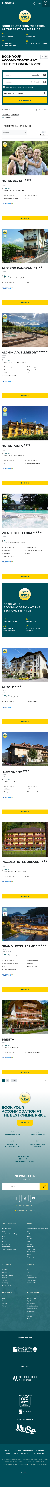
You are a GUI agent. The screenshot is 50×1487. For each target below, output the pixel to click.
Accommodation (32, 1298)
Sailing (29, 1254)
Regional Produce (7, 1275)
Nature (29, 1272)
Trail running (31, 1249)
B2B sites (40, 1453)
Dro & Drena (6, 1244)
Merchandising (31, 1280)
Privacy (9, 1453)
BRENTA (8, 1039)
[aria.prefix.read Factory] (25, 1473)
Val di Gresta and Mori (9, 1249)
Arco (3, 1231)
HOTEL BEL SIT (13, 180)
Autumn (4, 1303)
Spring (4, 1298)
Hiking (29, 1241)
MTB (28, 1234)
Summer (4, 1301)
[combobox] (14, 132)
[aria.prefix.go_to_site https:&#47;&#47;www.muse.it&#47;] (25, 1429)
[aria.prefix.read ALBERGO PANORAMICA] (25, 246)
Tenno (4, 1241)
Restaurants (6, 1272)
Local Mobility (31, 1311)
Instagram (25, 1198)
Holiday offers (31, 1303)
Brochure (30, 1316)
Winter (4, 1306)
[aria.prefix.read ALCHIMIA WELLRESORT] (25, 330)
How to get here (32, 1308)
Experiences (30, 1301)
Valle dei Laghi (6, 1246)
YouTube (33, 1198)
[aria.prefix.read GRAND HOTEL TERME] (25, 924)
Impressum (40, 1450)
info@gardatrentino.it (25, 1161)
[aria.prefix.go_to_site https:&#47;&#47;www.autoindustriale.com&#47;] (25, 1378)
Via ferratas (30, 1246)
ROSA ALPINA (12, 771)
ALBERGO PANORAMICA (20, 268)
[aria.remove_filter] (8, 114)
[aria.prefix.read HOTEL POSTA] (25, 423)
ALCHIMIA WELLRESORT (20, 352)
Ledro (3, 1236)
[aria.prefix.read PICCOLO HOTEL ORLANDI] (25, 839)
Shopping (5, 1283)
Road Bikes (30, 1239)
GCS (33, 1453)
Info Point (30, 1314)
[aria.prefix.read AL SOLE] (25, 665)
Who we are (25, 1453)
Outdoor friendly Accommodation (37, 1228)
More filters (43, 110)
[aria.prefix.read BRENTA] (25, 1017)
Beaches (4, 1277)
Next (14, 1081)
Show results (25, 100)
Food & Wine (6, 1270)
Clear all (8, 118)
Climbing (29, 1244)
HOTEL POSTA (13, 445)
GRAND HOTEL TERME (24, 946)
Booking (25, 218)
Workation (30, 1319)
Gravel (29, 1236)
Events (29, 1270)
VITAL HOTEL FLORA (17, 533)
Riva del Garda (6, 1228)
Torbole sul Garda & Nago (10, 1234)
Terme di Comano (7, 1285)
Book (23, 1123)
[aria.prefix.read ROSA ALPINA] (25, 749)
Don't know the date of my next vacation (19, 87)
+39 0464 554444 (25, 1159)
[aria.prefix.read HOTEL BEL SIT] (25, 158)
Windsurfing (31, 1252)
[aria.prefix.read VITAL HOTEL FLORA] (25, 511)
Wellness (4, 1280)
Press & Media (28, 1450)
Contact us (8, 1450)
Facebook (16, 1198)
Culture (29, 1275)
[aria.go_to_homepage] (8, 3)
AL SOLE (8, 687)
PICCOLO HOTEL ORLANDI (21, 862)
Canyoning (30, 1257)
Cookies (18, 1450)
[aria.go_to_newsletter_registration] (44, 1186)
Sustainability (31, 1283)
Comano (4, 1239)
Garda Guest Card (32, 1306)
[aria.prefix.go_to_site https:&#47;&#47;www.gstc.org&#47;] (25, 1405)
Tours (28, 1231)
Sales (16, 1453)
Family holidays (32, 1277)
